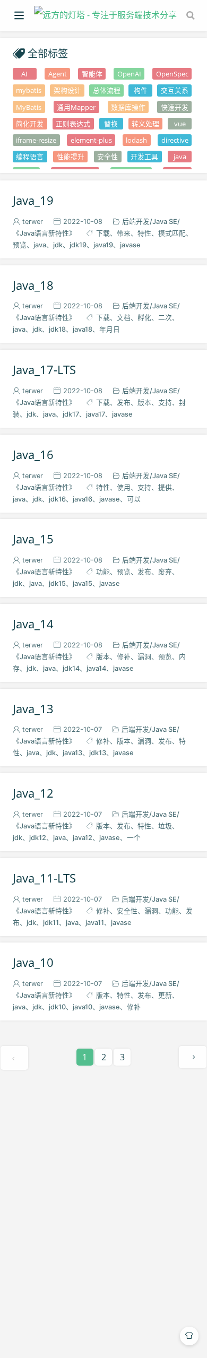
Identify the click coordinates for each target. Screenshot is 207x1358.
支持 (165, 402)
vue (180, 123)
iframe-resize (36, 140)
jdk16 (57, 499)
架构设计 (67, 90)
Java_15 (33, 539)
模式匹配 (172, 233)
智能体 (92, 74)
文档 (124, 317)
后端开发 (136, 221)
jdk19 (78, 244)
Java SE (164, 221)
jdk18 (57, 329)
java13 (72, 752)
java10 (82, 1007)
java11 (94, 922)
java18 (82, 329)
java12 (82, 837)
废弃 (165, 571)
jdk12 (37, 837)
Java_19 (33, 200)
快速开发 (174, 107)
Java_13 (33, 709)
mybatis (28, 90)
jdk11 (51, 922)
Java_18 (33, 285)
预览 (124, 571)
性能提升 (70, 156)
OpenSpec (172, 74)
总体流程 (106, 90)
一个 (134, 837)
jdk (58, 244)
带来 (124, 233)
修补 (124, 656)
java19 (103, 244)
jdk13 (97, 752)
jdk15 (57, 583)
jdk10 (57, 1007)
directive (174, 140)
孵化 (144, 317)
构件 (141, 90)
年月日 (109, 329)
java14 (96, 668)
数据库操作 (128, 107)
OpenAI (129, 74)
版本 (144, 402)
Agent (57, 74)
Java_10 (33, 962)
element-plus (91, 140)
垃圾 (165, 826)
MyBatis (28, 107)
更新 (165, 995)
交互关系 (174, 90)
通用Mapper (76, 107)
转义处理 (145, 123)
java (180, 156)
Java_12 (33, 793)
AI (24, 74)
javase (130, 244)
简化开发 (30, 123)
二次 (165, 317)
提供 (165, 487)
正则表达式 (73, 123)
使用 (124, 487)
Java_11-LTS (44, 878)
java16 (82, 499)
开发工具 (144, 156)
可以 (134, 499)
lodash (136, 140)
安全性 (107, 156)
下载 (103, 233)
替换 (111, 123)
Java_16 (33, 454)
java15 (82, 583)
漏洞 (144, 656)
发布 (124, 402)
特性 (144, 233)
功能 (103, 571)
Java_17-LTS (44, 369)
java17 (95, 414)
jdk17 (71, 414)
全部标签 (48, 53)
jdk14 (71, 668)
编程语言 (30, 156)
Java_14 (33, 624)
